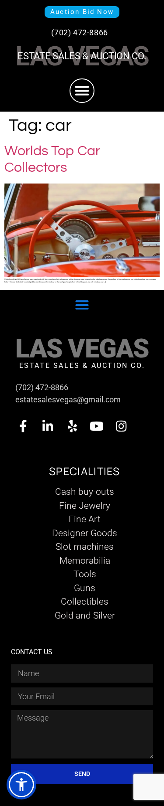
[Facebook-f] (23, 426)
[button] (82, 90)
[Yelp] (72, 426)
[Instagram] (121, 426)
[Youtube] (96, 426)
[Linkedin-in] (47, 426)
